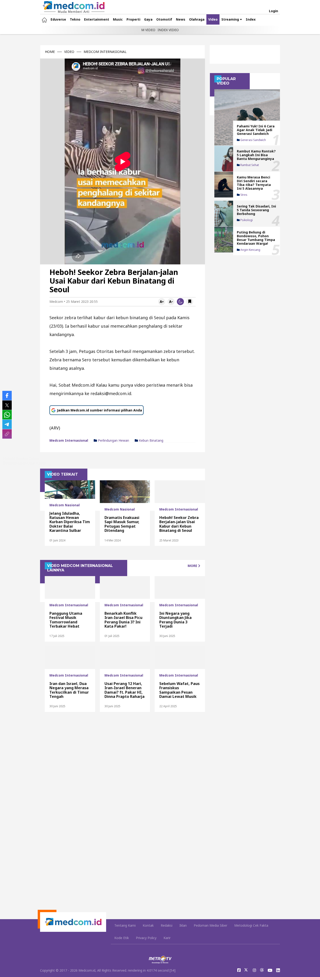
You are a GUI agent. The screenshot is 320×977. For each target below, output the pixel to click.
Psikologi (246, 220)
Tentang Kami (125, 925)
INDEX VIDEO (168, 30)
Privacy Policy (146, 938)
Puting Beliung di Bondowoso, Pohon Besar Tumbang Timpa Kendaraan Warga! (256, 237)
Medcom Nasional (64, 505)
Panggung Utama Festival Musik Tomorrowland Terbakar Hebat (65, 620)
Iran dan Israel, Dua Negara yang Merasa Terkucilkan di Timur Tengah (69, 690)
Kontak (148, 925)
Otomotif (164, 19)
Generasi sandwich (253, 140)
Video (213, 19)
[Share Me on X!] (7, 405)
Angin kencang (250, 250)
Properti (133, 19)
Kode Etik (121, 938)
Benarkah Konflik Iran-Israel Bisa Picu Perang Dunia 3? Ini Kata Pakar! (123, 620)
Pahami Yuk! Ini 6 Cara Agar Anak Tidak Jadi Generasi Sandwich (256, 130)
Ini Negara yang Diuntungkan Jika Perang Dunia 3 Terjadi (175, 620)
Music (118, 19)
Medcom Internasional (68, 440)
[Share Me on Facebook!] (7, 395)
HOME (50, 52)
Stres (243, 194)
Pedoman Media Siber (210, 925)
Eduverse (58, 19)
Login (273, 11)
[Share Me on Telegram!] (7, 424)
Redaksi (166, 925)
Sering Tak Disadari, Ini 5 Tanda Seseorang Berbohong (256, 210)
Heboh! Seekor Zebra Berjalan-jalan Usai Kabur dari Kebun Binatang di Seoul (179, 524)
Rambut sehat (249, 165)
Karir (167, 938)
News (180, 19)
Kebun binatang (150, 440)
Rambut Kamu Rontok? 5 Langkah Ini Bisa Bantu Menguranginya (256, 155)
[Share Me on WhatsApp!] (7, 414)
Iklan (183, 925)
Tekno (75, 19)
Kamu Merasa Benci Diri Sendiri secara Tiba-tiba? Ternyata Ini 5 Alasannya (254, 183)
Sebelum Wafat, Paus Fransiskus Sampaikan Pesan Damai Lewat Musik (179, 690)
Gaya (148, 19)
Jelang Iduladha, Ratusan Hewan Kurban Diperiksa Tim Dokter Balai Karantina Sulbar (69, 522)
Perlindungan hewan (113, 440)
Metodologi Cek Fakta (251, 925)
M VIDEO (148, 30)
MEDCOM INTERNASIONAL (105, 52)
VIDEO (69, 52)
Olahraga (197, 19)
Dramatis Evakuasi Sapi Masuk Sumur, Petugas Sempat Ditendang (121, 524)
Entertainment (96, 19)
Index (251, 19)
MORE (193, 565)
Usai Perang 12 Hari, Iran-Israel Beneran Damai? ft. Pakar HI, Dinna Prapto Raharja (124, 690)
